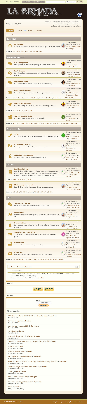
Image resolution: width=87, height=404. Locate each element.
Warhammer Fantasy (19, 123)
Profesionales (19, 71)
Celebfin (72, 86)
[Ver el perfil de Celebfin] (63, 84)
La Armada (18, 44)
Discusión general (21, 62)
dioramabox (35, 326)
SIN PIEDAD (12, 346)
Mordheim (57, 123)
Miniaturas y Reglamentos (24, 185)
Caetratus (63, 361)
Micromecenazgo (21, 81)
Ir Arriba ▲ (80, 402)
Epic (31, 110)
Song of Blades (65, 123)
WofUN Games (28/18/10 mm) (18, 377)
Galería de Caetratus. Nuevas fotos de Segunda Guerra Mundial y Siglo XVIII (32, 361)
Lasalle (36, 98)
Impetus (41, 98)
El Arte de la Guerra (59, 98)
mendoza (53, 316)
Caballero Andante (33, 336)
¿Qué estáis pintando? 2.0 (16, 336)
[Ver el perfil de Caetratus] (63, 147)
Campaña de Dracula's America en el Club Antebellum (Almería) (28, 341)
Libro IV (29, 179)
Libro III (24, 179)
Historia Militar (20, 223)
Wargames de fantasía (23, 116)
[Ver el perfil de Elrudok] (63, 65)
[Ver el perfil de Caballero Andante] (63, 173)
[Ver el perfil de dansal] (63, 254)
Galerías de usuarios (22, 145)
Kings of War (29, 123)
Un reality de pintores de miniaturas (19, 356)
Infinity (27, 110)
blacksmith (37, 356)
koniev (21, 331)
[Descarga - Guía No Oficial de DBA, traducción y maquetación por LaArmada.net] (38, 291)
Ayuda (62, 402)
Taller (16, 134)
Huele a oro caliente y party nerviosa (20, 382)
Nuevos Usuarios (30, 51)
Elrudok (28, 321)
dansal (70, 256)
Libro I (14, 179)
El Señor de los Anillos (40, 123)
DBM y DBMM (20, 259)
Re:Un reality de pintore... (73, 245)
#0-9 (50, 192)
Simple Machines (18, 402)
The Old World (12, 331)
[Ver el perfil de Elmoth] (63, 157)
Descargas (18, 252)
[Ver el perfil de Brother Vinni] (63, 74)
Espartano (37, 382)
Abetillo (76, 238)
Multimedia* (19, 212)
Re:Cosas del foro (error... (73, 47)
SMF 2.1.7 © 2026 (9, 402)
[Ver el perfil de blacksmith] (63, 245)
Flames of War (29, 98)
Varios (55, 259)
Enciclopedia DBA (21, 169)
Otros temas (19, 243)
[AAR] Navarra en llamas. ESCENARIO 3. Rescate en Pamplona (27, 316)
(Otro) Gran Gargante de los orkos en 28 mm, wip (24, 367)
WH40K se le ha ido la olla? (16, 351)
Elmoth (74, 159)
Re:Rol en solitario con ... (73, 205)
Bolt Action (72, 98)
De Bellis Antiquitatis (19, 98)
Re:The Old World (71, 118)
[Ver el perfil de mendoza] (63, 93)
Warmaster (50, 123)
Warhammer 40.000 (19, 110)
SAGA (67, 98)
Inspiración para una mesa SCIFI (18, 326)
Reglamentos (48, 259)
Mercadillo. (39, 51)
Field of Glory (48, 98)
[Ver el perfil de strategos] (63, 47)
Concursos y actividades (23, 155)
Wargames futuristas (22, 103)
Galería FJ (11, 372)
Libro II (19, 179)
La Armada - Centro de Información (20, 267)
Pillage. (10, 387)
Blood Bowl (73, 123)
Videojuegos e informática (24, 232)
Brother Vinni (74, 76)
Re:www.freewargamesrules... (75, 254)
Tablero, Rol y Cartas (22, 203)
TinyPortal (56, 402)
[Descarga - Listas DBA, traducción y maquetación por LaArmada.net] (49, 291)
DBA (14, 259)
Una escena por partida (15, 321)
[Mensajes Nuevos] (10, 45)
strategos (33, 377)
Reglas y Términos (70, 402)
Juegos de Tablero (39, 259)
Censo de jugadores (18, 51)
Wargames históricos (22, 91)
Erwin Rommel (21, 372)
